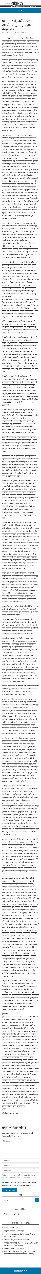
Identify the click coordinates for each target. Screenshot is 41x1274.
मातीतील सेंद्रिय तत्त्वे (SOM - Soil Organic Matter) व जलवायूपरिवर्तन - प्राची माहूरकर (21, 1244)
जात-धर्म (12, 32)
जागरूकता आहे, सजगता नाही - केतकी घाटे (16, 1240)
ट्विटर (18, 1214)
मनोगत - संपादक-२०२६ (11, 1228)
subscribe (15, 1185)
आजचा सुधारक (18, 1271)
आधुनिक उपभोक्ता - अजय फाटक (14, 1231)
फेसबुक (8, 1214)
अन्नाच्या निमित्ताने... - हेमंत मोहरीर (14, 1248)
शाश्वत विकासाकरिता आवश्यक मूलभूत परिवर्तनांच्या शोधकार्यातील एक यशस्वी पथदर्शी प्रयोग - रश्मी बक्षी (19, 1253)
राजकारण (17, 32)
